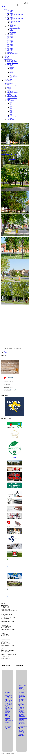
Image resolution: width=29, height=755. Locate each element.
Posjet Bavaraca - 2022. (10, 154)
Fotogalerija (3, 150)
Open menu (3, 6)
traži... (2, 5)
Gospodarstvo (4, 148)
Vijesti (10, 146)
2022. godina (4, 147)
